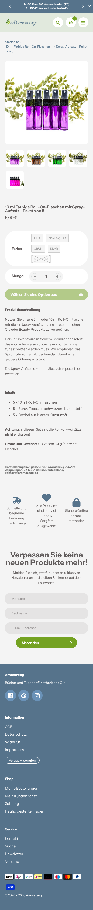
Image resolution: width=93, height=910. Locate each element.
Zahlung (12, 803)
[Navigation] (83, 22)
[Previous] (10, 6)
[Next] (83, 6)
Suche (10, 846)
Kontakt (11, 838)
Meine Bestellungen (21, 788)
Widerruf (12, 742)
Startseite (12, 42)
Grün (38, 248)
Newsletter (14, 854)
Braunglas (57, 238)
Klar (54, 248)
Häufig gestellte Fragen (24, 811)
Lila (37, 238)
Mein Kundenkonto (21, 796)
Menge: (18, 276)
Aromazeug (34, 895)
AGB (8, 726)
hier (77, 368)
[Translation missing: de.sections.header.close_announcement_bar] (89, 6)
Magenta (41, 259)
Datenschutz (16, 734)
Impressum (14, 749)
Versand (12, 861)
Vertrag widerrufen (22, 760)
